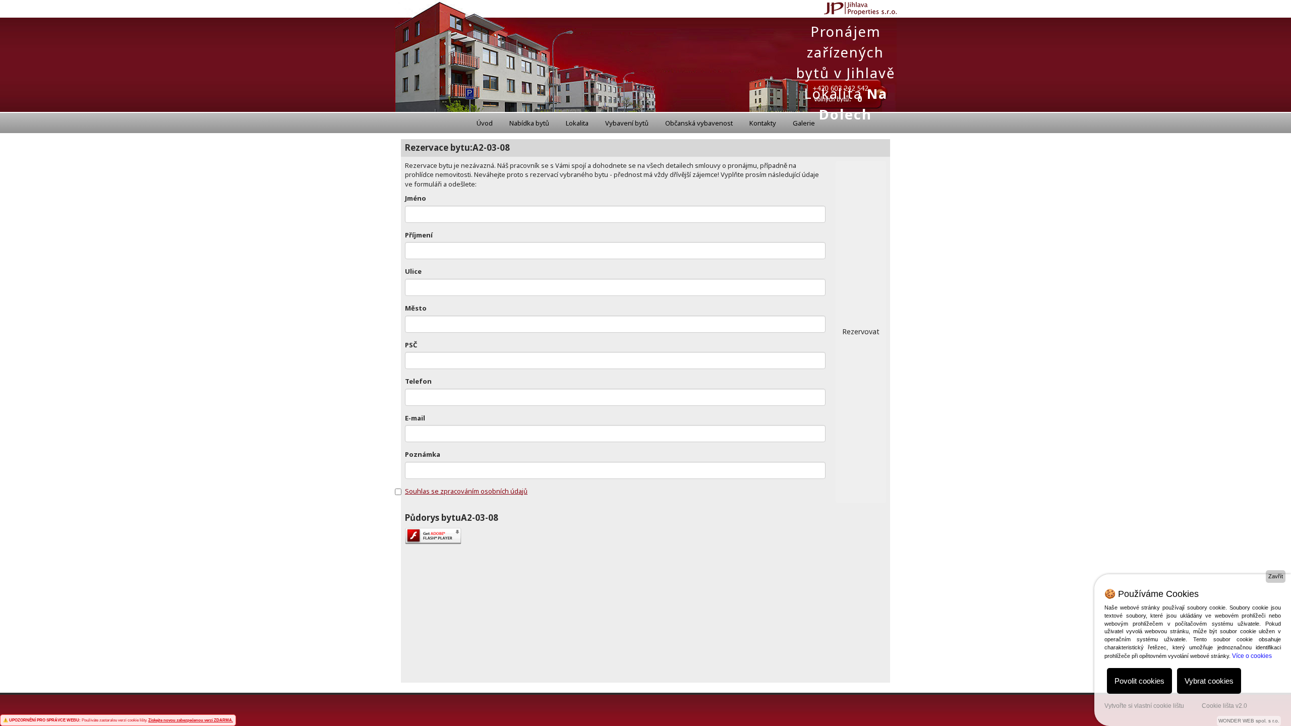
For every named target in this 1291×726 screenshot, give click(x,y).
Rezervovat (860, 331)
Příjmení (419, 234)
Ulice (413, 271)
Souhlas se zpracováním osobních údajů (466, 491)
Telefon (418, 381)
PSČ (411, 344)
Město (416, 308)
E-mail (415, 417)
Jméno (415, 198)
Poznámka (422, 454)
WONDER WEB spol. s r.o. (1248, 720)
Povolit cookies (1139, 681)
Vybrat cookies (1209, 681)
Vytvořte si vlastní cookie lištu (1144, 705)
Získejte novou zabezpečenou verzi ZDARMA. (190, 720)
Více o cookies (1252, 655)
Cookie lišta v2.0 (1224, 705)
